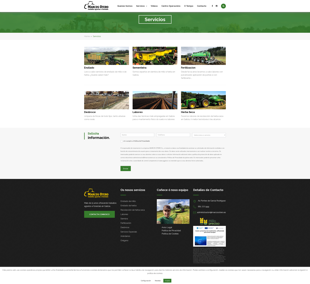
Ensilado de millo (128, 201)
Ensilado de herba (128, 205)
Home (87, 36)
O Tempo (188, 6)
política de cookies (155, 273)
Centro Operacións (170, 6)
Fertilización (125, 223)
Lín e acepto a (136, 141)
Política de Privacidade (142, 141)
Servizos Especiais (128, 232)
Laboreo (124, 214)
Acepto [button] (167, 281)
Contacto (201, 6)
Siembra (124, 219)
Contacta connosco (99, 214)
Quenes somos (124, 6)
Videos (154, 6)
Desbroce (124, 227)
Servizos (140, 6)
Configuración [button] (146, 281)
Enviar (125, 168)
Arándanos (125, 236)
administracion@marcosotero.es (211, 212)
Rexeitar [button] (158, 281)
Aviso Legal (167, 227)
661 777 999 (203, 206)
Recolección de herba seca (132, 210)
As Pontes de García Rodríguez (212, 201)
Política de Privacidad (171, 230)
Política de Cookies (170, 234)
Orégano (124, 240)
